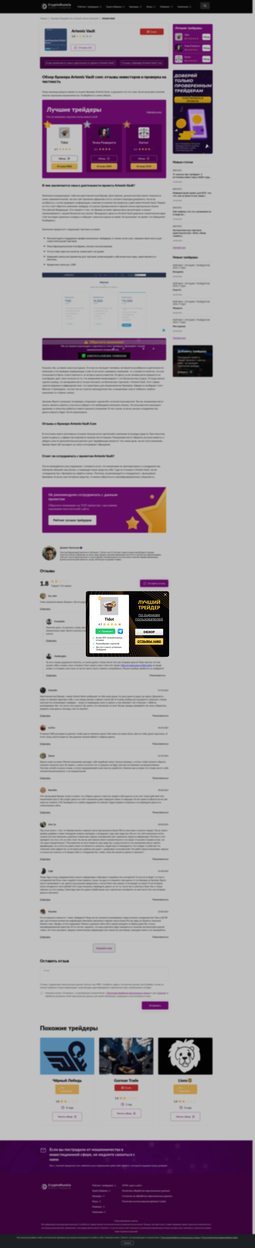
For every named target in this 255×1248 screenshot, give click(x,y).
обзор (149, 632)
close (165, 594)
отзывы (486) (149, 641)
